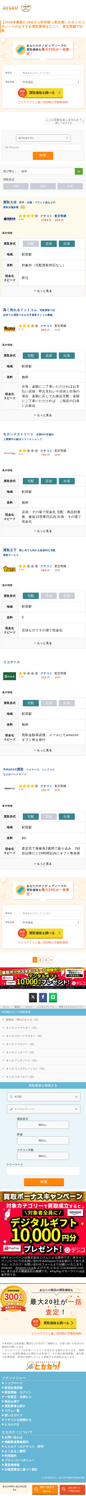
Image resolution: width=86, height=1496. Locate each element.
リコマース (11, 662)
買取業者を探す (15, 1406)
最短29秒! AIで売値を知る (74, 1489)
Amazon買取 (13, 769)
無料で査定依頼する (47, 1489)
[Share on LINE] (53, 997)
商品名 (8, 73)
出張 (70, 186)
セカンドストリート (18, 434)
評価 (20, 1134)
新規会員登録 (14, 1387)
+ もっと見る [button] (43, 290)
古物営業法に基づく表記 (21, 1469)
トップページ (14, 1383)
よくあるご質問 (15, 1451)
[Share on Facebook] (43, 997)
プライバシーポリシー (20, 1460)
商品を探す (12, 1401)
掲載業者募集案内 (17, 1442)
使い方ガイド (14, 1415)
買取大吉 (10, 202)
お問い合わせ (14, 1437)
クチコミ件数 (25, 1150)
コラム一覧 (12, 1410)
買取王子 (10, 550)
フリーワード (14, 1164)
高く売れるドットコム (20, 310)
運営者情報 (12, 1464)
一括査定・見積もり (18, 1396)
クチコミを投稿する (18, 1419)
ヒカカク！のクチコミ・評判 (24, 1446)
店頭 (43, 186)
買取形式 (22, 1118)
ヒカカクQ (12, 1424)
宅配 (16, 186)
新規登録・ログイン (18, 1392)
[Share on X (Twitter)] (33, 997)
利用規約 (11, 1455)
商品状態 (9, 82)
